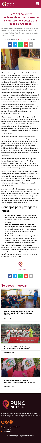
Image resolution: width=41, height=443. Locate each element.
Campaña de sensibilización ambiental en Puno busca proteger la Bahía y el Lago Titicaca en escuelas (19, 313)
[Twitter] (7, 422)
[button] (37, 3)
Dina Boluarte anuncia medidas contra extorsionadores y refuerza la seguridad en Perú (19, 381)
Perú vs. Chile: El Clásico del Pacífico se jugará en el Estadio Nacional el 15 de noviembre (19, 347)
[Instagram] (11, 422)
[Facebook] (3, 422)
